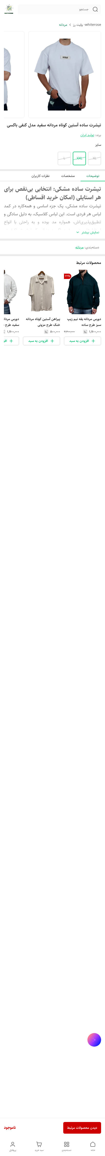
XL (94, 158)
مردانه (63, 24)
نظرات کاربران (41, 176)
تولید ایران (87, 135)
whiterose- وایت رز (87, 24)
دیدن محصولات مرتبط (82, 1127)
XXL (79, 158)
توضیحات (92, 176)
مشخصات (68, 176)
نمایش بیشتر (90, 232)
